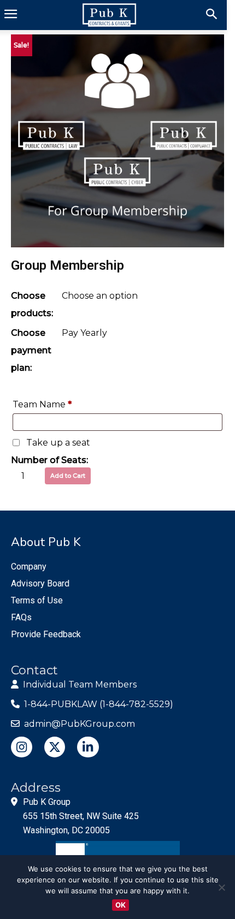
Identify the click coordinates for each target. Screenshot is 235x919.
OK (120, 904)
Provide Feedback (46, 634)
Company (28, 566)
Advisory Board (40, 583)
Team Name (42, 404)
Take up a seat (58, 442)
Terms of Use (37, 600)
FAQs (21, 617)
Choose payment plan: (31, 350)
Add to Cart (67, 475)
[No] (221, 887)
